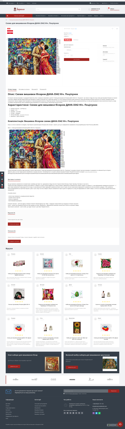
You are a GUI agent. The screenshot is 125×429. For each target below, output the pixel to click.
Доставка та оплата (24, 89)
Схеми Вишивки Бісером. (91, 172)
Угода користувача (74, 393)
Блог (101, 15)
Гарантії (105, 59)
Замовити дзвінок (95, 10)
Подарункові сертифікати (12, 416)
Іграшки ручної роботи (40, 405)
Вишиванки (37, 408)
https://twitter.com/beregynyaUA (67, 413)
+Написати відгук (14, 224)
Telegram (96, 413)
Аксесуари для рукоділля (67, 15)
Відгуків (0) (35, 89)
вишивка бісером (24, 114)
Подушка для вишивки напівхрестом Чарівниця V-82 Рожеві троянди (105, 274)
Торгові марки (81, 15)
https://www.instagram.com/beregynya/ (76, 413)
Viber (94, 413)
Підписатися (113, 391)
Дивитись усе (14, 366)
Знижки (90, 15)
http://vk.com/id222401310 (79, 413)
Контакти (8, 410)
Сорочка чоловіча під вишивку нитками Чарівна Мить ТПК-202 (105, 305)
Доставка (34, 3)
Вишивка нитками (53, 15)
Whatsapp (99, 413)
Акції (7, 418)
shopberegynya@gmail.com (100, 406)
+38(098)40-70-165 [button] (98, 404)
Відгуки (96, 15)
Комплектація (67, 47)
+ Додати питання (14, 241)
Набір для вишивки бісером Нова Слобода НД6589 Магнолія (19, 274)
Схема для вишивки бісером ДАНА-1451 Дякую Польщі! (19, 338)
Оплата (28, 3)
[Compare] (117, 29)
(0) (75, 28)
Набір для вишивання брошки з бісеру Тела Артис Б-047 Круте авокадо (77, 305)
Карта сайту (9, 412)
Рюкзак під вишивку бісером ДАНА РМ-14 (19, 304)
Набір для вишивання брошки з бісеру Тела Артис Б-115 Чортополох (77, 274)
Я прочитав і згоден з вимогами (76, 393)
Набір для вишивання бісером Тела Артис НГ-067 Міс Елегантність (48, 274)
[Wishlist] (112, 29)
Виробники (8, 414)
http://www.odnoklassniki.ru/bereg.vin (82, 413)
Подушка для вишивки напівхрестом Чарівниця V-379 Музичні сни (48, 305)
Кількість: (66, 53)
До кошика (77, 59)
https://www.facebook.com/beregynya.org (65, 413)
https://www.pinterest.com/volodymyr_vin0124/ (73, 413)
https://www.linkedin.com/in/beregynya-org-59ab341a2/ (70, 413)
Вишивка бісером (40, 15)
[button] (2, 186)
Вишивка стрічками (39, 414)
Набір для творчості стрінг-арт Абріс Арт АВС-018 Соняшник (76, 338)
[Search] (79, 9)
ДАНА (70, 33)
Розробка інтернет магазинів (12, 424)
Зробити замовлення (114, 10)
